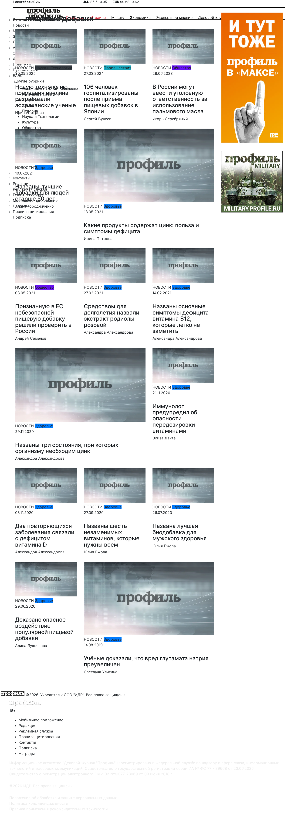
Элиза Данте (164, 438)
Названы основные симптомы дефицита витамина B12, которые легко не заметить (180, 318)
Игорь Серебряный (170, 118)
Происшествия (117, 67)
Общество (181, 67)
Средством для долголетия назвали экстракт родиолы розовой (111, 315)
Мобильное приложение (41, 720)
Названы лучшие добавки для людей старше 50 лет (42, 192)
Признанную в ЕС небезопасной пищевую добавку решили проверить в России (43, 318)
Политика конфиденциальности (38, 803)
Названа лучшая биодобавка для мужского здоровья (179, 532)
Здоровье (44, 167)
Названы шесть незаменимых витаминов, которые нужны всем (111, 535)
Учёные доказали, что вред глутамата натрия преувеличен (146, 661)
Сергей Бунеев (97, 118)
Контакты (27, 742)
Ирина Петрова (29, 112)
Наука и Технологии (53, 67)
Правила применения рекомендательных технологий (58, 809)
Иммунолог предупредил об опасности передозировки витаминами (174, 418)
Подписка (28, 748)
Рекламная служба (36, 731)
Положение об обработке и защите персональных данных (63, 797)
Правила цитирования (39, 736)
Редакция (27, 725)
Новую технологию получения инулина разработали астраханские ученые (45, 96)
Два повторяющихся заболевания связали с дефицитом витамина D (44, 535)
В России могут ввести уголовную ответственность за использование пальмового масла (179, 99)
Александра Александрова (108, 332)
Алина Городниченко (34, 206)
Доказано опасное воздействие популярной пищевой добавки (44, 628)
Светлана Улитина (100, 672)
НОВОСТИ (24, 67)
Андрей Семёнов (30, 338)
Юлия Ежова (95, 552)
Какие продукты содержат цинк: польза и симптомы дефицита (141, 228)
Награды (27, 753)
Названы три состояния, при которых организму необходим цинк (66, 448)
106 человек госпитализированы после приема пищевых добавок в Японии (111, 99)
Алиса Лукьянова (31, 645)
